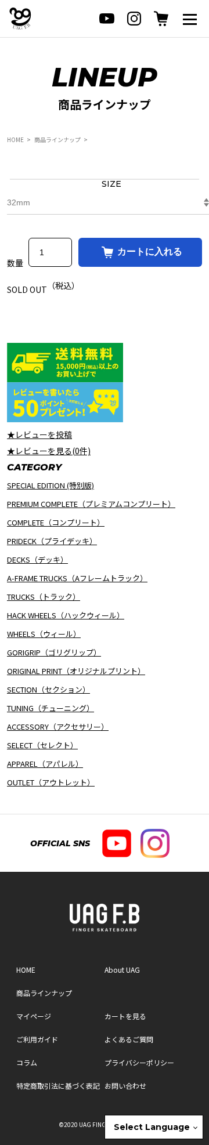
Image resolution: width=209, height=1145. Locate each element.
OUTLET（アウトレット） (51, 782)
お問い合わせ (125, 1085)
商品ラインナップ (57, 139)
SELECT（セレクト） (42, 745)
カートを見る (125, 1016)
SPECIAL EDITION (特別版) (50, 485)
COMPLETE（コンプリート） (56, 522)
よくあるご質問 (129, 1039)
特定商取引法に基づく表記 (58, 1085)
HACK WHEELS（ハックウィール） (65, 615)
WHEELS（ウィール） (44, 633)
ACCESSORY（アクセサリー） (58, 726)
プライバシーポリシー (139, 1062)
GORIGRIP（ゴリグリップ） (54, 652)
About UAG (122, 969)
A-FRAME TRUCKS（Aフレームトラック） (77, 578)
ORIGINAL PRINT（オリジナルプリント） (76, 670)
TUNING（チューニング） (50, 707)
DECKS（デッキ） (37, 559)
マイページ (33, 1016)
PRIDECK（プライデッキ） (52, 540)
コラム (26, 1062)
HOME (15, 139)
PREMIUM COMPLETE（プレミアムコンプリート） (91, 503)
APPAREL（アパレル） (45, 763)
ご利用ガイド (37, 1039)
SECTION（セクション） (48, 689)
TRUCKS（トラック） (43, 596)
